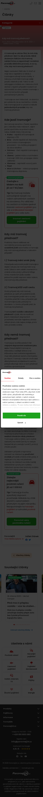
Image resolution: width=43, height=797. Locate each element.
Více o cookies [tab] (34, 378)
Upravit (20, 423)
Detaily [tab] (21, 378)
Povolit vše (21, 415)
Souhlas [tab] (7, 378)
